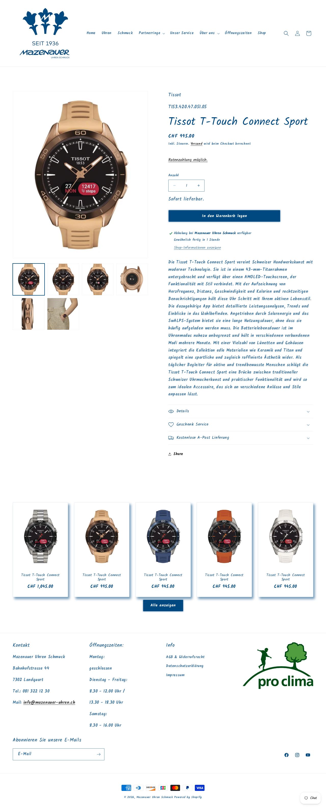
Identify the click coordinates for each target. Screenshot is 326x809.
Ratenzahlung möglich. (188, 160)
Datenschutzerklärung (185, 666)
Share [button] (178, 454)
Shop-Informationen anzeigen (197, 247)
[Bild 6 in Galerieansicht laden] (63, 314)
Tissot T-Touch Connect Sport (40, 577)
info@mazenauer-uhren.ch (49, 702)
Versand (196, 143)
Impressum (175, 675)
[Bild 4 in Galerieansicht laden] (132, 279)
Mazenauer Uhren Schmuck (155, 797)
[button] (151, 33)
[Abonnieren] (98, 754)
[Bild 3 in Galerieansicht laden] (98, 279)
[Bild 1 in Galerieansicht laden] (29, 279)
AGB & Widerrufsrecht (185, 657)
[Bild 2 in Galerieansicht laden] (63, 279)
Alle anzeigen (163, 605)
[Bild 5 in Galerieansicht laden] (29, 314)
